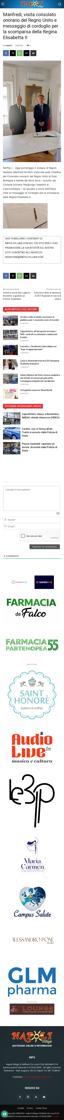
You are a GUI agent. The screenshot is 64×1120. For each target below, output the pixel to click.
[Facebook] (6, 53)
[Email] (26, 53)
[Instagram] (28, 1097)
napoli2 (8, 45)
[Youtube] (44, 1097)
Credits (56, 1116)
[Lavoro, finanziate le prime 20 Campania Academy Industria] (10, 364)
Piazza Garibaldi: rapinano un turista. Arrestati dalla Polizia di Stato (39, 447)
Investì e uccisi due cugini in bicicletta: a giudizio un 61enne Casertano (16, 295)
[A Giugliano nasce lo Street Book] (10, 394)
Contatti (20, 1108)
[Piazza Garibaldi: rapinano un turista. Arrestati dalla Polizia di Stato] (11, 448)
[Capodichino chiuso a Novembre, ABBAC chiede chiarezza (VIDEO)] (11, 418)
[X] (13, 53)
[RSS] (36, 1097)
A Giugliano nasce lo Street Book (36, 390)
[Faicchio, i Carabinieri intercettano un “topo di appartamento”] (10, 350)
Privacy (30, 1108)
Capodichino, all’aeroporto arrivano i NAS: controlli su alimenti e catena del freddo (38, 334)
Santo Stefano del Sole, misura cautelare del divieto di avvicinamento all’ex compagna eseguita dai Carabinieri (40, 378)
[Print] (33, 53)
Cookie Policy (41, 1108)
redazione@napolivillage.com (37, 1076)
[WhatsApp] (20, 53)
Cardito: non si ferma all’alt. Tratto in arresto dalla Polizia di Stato (39, 432)
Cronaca (7, 423)
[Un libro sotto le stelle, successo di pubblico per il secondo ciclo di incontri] (10, 321)
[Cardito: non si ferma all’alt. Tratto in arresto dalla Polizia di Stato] (11, 433)
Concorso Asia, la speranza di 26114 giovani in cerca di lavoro (47, 295)
